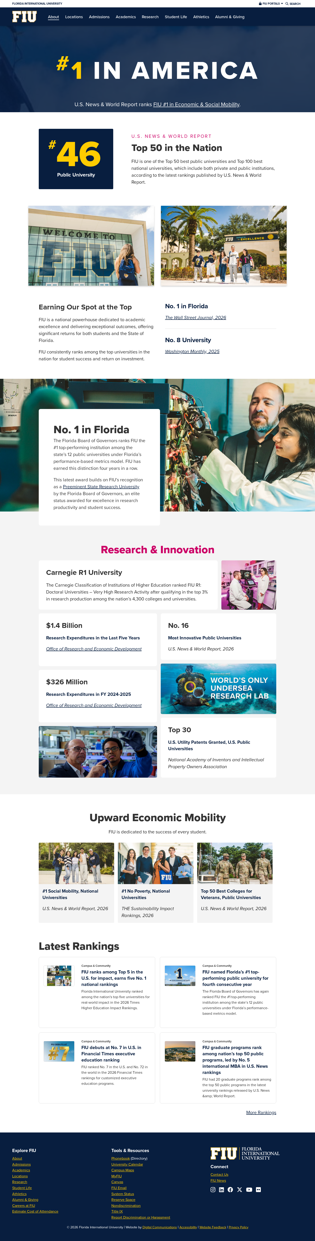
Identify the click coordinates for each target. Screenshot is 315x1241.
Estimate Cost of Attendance (35, 1211)
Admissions (21, 1164)
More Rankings (261, 1112)
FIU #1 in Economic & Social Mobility (196, 104)
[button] (270, 3)
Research (19, 1181)
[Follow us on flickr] (258, 1189)
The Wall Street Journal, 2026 (195, 318)
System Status (122, 1193)
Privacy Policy (238, 1227)
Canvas (117, 1181)
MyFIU (116, 1176)
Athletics (19, 1193)
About (17, 1158)
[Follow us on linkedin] (221, 1189)
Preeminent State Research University (101, 486)
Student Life (22, 1187)
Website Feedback (212, 1227)
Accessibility (188, 1227)
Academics (21, 1170)
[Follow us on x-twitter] (239, 1189)
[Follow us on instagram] (213, 1189)
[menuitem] (24, 16)
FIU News (218, 1180)
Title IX (117, 1211)
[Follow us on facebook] (230, 1189)
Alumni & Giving (25, 1199)
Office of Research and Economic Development (94, 649)
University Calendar (127, 1164)
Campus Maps (122, 1170)
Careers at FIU (23, 1205)
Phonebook (120, 1158)
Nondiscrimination (126, 1205)
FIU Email (119, 1187)
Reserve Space (123, 1199)
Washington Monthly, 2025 (192, 351)
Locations (20, 1176)
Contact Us (219, 1174)
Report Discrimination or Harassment (140, 1217)
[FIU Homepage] (24, 16)
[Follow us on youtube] (249, 1189)
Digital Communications (160, 1227)
